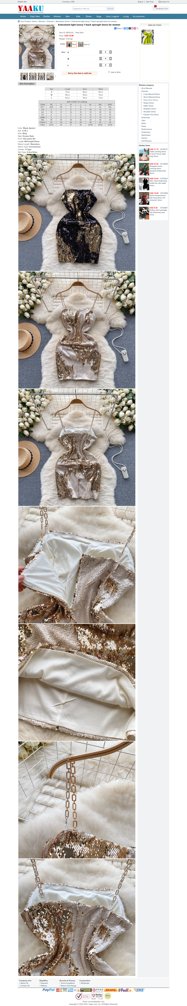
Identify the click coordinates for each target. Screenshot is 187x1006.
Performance (146, 129)
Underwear (145, 132)
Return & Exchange (68, 986)
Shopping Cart (161, 8)
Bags (99, 16)
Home (23, 16)
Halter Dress (148, 106)
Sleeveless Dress (63, 21)
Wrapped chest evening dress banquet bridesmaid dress (158, 168)
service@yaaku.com (96, 1002)
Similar (46, 16)
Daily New (35, 16)
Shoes (89, 16)
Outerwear (145, 117)
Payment (44, 983)
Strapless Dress (149, 109)
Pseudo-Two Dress (151, 115)
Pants (143, 126)
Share (119, 28)
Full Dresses (146, 141)
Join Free (150, 2)
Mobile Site (22, 2)
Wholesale (85, 983)
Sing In (140, 2)
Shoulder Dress (149, 112)
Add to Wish (116, 72)
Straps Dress (148, 103)
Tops (143, 120)
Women (57, 16)
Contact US (25, 986)
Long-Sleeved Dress (151, 94)
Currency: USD (68, 2)
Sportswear (146, 135)
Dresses (50, 21)
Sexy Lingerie (112, 16)
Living (126, 16)
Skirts (143, 123)
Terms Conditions (68, 983)
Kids (78, 16)
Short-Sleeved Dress (151, 97)
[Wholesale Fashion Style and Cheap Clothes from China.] (31, 13)
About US (24, 983)
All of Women (146, 88)
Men (68, 16)
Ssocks (144, 138)
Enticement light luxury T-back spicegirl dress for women (94, 21)
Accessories (139, 16)
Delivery (44, 986)
